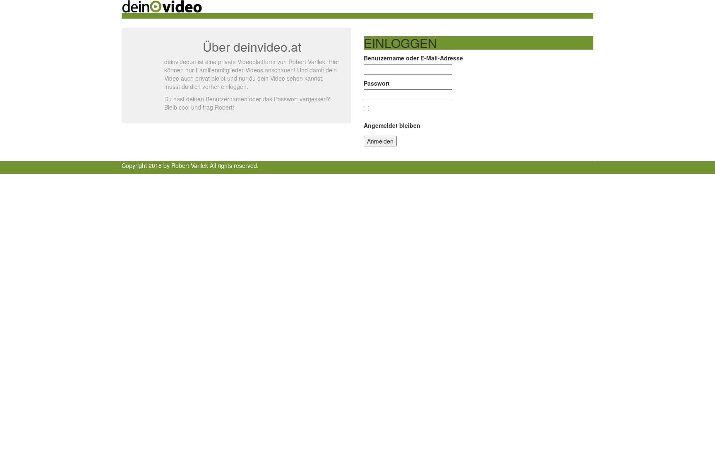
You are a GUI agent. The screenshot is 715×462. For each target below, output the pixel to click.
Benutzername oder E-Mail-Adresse (413, 58)
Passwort (377, 83)
